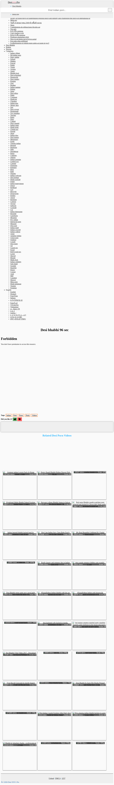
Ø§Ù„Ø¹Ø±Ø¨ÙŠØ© (18, 319)
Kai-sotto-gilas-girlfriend (19, 41)
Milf (11, 276)
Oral (11, 83)
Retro (12, 117)
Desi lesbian (14, 178)
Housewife (14, 77)
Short (12, 133)
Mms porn (14, 282)
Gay (11, 190)
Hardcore (13, 99)
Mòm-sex (13, 20)
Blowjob (13, 192)
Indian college (15, 232)
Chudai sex (14, 129)
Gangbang (14, 216)
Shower (13, 280)
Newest (8, 49)
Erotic (12, 141)
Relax (12, 153)
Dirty (12, 119)
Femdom (13, 288)
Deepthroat (14, 151)
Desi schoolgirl (15, 75)
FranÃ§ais (14, 296)
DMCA (58, 778)
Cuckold (13, 208)
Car (11, 210)
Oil (11, 246)
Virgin (12, 67)
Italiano (13, 298)
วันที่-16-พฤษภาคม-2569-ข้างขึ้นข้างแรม (26, 23)
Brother (13, 85)
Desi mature (14, 137)
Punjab (12, 131)
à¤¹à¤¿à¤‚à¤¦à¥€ (16, 317)
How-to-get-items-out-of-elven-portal (23, 39)
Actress (13, 69)
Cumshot (13, 278)
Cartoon (13, 202)
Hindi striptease (15, 284)
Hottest (8, 47)
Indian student (15, 87)
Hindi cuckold (15, 180)
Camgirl (13, 163)
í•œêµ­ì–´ (13, 313)
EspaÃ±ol (13, 303)
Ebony (12, 270)
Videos (34, 415)
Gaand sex (14, 248)
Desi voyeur (14, 109)
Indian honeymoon (17, 184)
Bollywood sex (15, 252)
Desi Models (16, 6)
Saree (12, 91)
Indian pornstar (15, 159)
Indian (8, 415)
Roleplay (13, 168)
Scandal (13, 266)
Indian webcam (15, 176)
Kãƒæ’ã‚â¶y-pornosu (17, 35)
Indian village (15, 53)
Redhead (13, 188)
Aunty (12, 71)
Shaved (13, 256)
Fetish (12, 182)
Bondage (13, 200)
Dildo (12, 95)
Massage (13, 224)
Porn (15, 415)
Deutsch (13, 294)
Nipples (13, 174)
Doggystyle (14, 194)
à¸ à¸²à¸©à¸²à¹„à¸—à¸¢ (18, 315)
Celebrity (13, 155)
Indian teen (14, 103)
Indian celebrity (15, 262)
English (13, 292)
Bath (12, 172)
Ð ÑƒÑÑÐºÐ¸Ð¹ (16, 300)
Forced (12, 63)
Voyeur (12, 204)
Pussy (21, 415)
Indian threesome (16, 212)
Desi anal (13, 226)
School (12, 59)
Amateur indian (15, 236)
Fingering (13, 165)
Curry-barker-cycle (17, 33)
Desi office (14, 93)
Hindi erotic (14, 127)
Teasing (13, 286)
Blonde (12, 258)
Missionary (14, 139)
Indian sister (14, 125)
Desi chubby (14, 79)
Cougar (13, 272)
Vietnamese (14, 307)
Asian (12, 234)
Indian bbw (14, 135)
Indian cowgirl (15, 230)
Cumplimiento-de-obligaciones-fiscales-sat (25, 27)
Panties (12, 196)
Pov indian (14, 220)
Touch (12, 198)
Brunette (13, 214)
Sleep (12, 25)
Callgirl (13, 121)
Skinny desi (14, 105)
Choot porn (14, 238)
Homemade (14, 111)
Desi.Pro (14, 2)
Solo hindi (14, 264)
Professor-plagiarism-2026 (19, 37)
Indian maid (14, 228)
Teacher (13, 115)
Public (12, 65)
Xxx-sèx (13, 29)
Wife (12, 149)
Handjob (13, 268)
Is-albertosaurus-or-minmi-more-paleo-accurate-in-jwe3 (29, 43)
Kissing (13, 81)
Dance (12, 186)
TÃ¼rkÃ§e (14, 305)
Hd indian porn (15, 55)
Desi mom (14, 244)
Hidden (13, 61)
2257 (63, 778)
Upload (51, 778)
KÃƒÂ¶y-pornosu (16, 31)
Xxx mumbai (15, 113)
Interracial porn (15, 222)
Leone (12, 254)
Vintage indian (15, 143)
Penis (28, 415)
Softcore (13, 206)
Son (11, 107)
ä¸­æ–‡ (12, 311)
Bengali (13, 145)
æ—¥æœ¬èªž (15, 309)
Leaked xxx (14, 161)
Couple (12, 242)
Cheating (13, 101)
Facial (12, 250)
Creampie (13, 97)
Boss (12, 170)
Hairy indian (14, 57)
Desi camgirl (14, 123)
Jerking (12, 157)
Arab (12, 274)
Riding (12, 89)
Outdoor (13, 240)
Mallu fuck (14, 260)
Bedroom (13, 147)
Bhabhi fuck (14, 73)
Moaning (13, 218)
